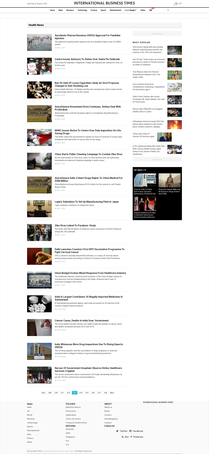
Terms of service (73, 419)
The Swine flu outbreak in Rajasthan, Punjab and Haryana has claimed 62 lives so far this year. (88, 63)
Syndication (71, 415)
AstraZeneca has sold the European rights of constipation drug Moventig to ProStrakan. (86, 114)
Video (143, 10)
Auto (29, 434)
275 (87, 393)
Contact (107, 423)
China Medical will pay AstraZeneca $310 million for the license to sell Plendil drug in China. (88, 185)
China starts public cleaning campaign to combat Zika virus (88, 154)
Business (70, 10)
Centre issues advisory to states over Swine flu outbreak (87, 59)
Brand (107, 411)
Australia (70, 429)
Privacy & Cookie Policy (76, 423)
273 (74, 393)
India (29, 407)
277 (99, 393)
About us (108, 407)
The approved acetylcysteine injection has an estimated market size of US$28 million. (88, 43)
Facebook (137, 431)
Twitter (123, 431)
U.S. (67, 445)
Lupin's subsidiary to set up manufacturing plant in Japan (87, 201)
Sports (103, 10)
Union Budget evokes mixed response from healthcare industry (90, 273)
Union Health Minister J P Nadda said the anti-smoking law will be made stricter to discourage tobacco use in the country (88, 90)
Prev (43, 393)
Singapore (70, 437)
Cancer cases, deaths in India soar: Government (82, 320)
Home (52, 10)
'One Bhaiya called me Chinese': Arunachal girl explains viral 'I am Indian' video (146, 74)
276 (93, 393)
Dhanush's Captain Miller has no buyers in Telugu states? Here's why (169, 191)
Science (94, 10)
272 (68, 393)
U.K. (67, 441)
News (61, 10)
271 (62, 393)
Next (112, 393)
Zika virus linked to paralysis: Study (75, 225)
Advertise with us (73, 407)
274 (80, 393)
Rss (126, 437)
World (29, 415)
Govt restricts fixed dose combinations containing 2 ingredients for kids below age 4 (149, 87)
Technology (82, 10)
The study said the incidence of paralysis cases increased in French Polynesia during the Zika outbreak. (88, 230)
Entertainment (115, 10)
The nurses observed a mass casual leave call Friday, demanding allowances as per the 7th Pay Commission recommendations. (88, 375)
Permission (71, 411)
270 (56, 393)
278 (105, 393)
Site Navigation (111, 419)
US (28, 411)
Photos (30, 438)
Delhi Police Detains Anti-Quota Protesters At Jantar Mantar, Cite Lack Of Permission (149, 99)
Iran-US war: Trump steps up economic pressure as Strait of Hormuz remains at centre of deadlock (149, 62)
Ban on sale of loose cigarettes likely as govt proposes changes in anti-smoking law (87, 84)
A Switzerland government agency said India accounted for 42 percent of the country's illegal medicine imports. (87, 304)
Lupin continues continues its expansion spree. (74, 205)
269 (50, 393)
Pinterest (137, 437)
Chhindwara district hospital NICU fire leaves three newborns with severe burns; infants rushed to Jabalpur (148, 124)
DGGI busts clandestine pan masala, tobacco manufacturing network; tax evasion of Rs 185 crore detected (148, 49)
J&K (150, 10)
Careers (108, 415)
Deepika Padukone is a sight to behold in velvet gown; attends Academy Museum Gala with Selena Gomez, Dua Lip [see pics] (145, 217)
